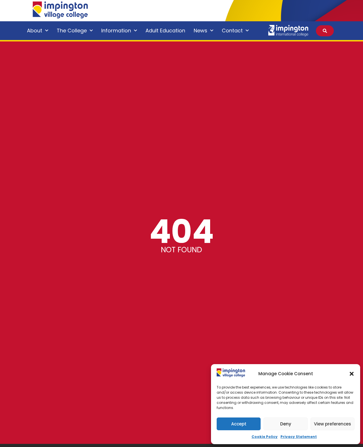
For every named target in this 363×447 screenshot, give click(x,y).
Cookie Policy (265, 436)
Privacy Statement (298, 436)
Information (116, 30)
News (200, 30)
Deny (285, 424)
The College (72, 30)
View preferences (332, 424)
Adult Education (165, 30)
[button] (351, 374)
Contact (232, 30)
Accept (238, 424)
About (34, 30)
